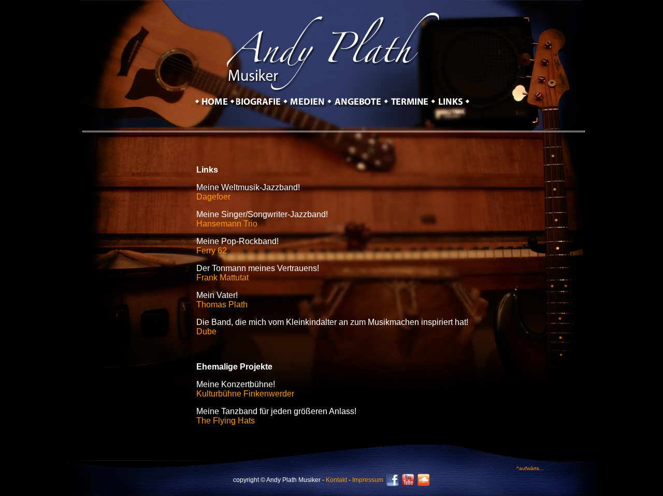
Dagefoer (213, 196)
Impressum (367, 480)
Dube (206, 331)
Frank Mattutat (222, 277)
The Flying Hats (225, 420)
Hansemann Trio (226, 223)
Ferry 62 (211, 250)
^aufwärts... (530, 468)
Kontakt (336, 480)
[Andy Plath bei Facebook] (392, 484)
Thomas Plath (222, 304)
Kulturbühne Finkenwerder (245, 393)
